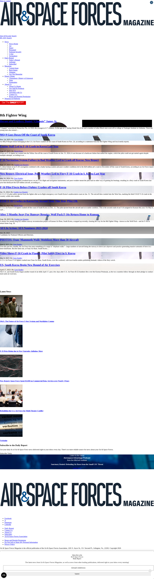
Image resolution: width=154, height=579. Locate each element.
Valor (11, 80)
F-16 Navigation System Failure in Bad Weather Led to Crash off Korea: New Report (49, 160)
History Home (10, 76)
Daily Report (9, 58)
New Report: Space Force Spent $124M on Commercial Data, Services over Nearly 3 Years (34, 381)
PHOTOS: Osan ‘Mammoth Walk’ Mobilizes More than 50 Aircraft (39, 239)
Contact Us (13, 94)
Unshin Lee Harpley (21, 165)
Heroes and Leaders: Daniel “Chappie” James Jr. (28, 121)
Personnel (12, 50)
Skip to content (5, 1)
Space (11, 48)
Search (14, 36)
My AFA (3, 38)
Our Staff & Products (16, 88)
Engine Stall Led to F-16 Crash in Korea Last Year (29, 146)
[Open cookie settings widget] (4, 575)
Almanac (12, 72)
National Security (15, 52)
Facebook (8, 518)
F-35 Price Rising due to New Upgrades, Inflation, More (21, 351)
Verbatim (3, 441)
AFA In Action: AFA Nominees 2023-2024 (24, 228)
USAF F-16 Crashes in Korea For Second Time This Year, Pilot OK (39, 200)
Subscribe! (13, 64)
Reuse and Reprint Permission (19, 96)
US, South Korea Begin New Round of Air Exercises (30, 264)
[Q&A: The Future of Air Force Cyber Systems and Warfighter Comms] (11, 317)
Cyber (11, 54)
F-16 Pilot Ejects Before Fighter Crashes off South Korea (33, 187)
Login (9, 36)
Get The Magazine (15, 74)
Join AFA (3, 36)
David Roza (18, 151)
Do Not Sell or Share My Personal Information (21, 542)
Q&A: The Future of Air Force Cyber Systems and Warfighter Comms (27, 321)
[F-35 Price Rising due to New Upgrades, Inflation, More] (11, 347)
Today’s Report (14, 60)
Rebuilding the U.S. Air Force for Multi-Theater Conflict (21, 411)
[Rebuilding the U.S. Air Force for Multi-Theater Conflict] (11, 406)
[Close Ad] (150, 571)
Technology (13, 56)
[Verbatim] (11, 436)
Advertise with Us (15, 92)
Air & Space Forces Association (16, 536)
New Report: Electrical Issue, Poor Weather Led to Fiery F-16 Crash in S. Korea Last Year (52, 173)
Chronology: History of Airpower (21, 78)
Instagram (8, 522)
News (7, 42)
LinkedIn (8, 524)
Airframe (12, 62)
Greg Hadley (18, 140)
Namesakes (13, 82)
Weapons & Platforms (12, 99)
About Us (8, 84)
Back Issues (13, 70)
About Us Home (15, 86)
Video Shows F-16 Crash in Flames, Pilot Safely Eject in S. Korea (37, 253)
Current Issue (13, 68)
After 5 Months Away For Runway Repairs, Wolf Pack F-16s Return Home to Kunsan (49, 214)
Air (10, 46)
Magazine (8, 66)
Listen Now (77, 468)
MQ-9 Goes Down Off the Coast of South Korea (27, 134)
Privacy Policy (10, 544)
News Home (13, 44)
